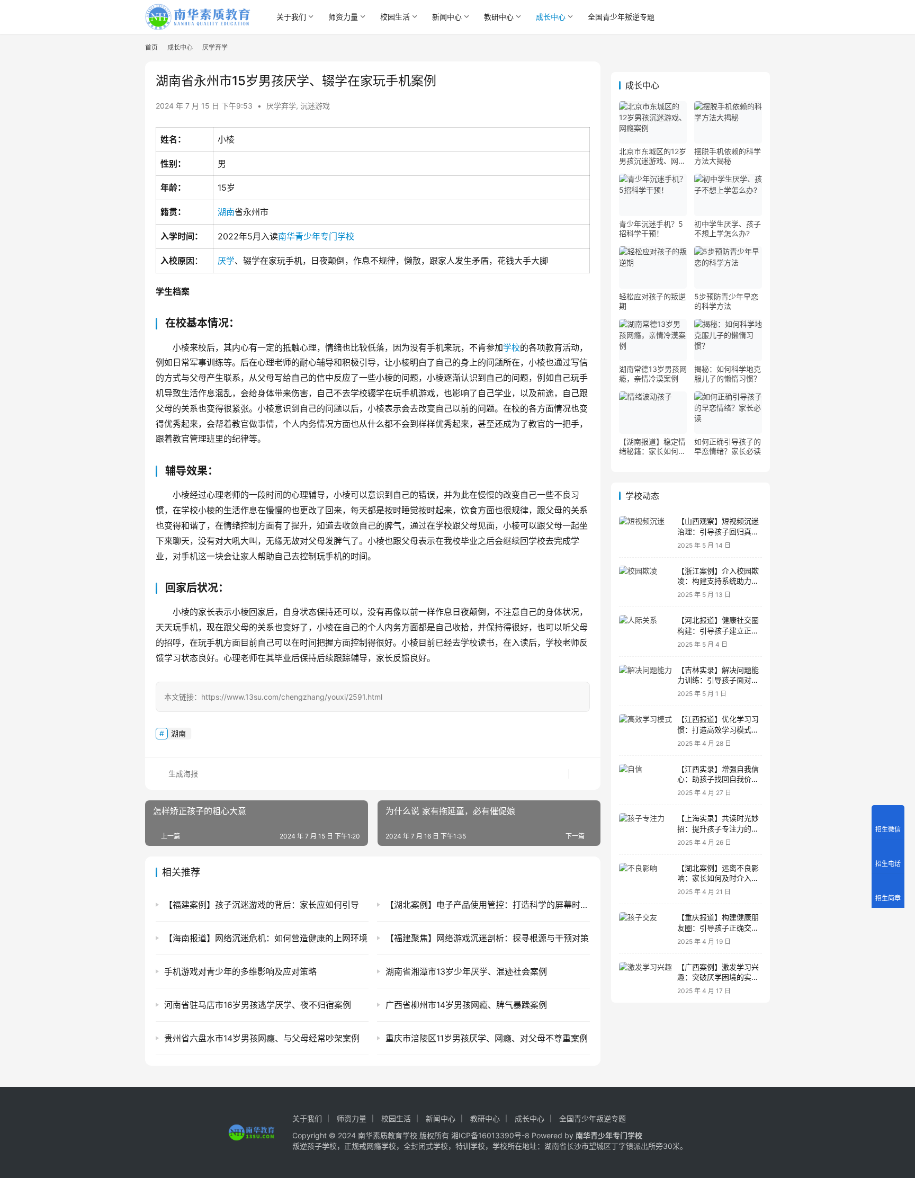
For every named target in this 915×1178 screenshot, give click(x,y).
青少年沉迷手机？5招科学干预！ (651, 228)
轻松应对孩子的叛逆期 (652, 301)
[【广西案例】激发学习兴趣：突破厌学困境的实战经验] (645, 978)
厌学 (226, 260)
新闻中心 (447, 16)
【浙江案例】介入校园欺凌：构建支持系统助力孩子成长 (718, 581)
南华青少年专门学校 (316, 236)
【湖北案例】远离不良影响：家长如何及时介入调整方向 (718, 878)
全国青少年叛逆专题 (621, 16)
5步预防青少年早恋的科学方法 (726, 301)
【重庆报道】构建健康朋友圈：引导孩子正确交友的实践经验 (718, 927)
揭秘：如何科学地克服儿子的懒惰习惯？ (727, 373)
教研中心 (499, 16)
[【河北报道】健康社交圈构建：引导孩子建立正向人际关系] (645, 631)
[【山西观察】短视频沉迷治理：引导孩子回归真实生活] (645, 532)
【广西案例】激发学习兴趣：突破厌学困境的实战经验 (718, 977)
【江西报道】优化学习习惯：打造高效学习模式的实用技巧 (718, 729)
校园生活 (395, 16)
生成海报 (182, 773)
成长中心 (551, 16)
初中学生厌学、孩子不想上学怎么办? (727, 228)
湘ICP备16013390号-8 (490, 1135)
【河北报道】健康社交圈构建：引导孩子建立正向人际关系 (718, 630)
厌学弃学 (281, 105)
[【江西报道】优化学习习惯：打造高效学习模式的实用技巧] (645, 730)
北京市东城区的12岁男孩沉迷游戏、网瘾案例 (652, 156)
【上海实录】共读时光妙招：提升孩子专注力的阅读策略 (718, 828)
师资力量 (343, 16)
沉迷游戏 (315, 105)
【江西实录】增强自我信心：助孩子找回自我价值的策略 (718, 779)
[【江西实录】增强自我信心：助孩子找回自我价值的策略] (645, 780)
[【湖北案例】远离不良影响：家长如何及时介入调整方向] (645, 879)
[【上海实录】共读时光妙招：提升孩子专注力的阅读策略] (645, 829)
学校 (511, 347)
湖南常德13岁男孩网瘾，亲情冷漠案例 (653, 373)
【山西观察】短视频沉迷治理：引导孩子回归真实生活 (718, 531)
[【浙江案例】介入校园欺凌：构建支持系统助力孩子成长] (645, 582)
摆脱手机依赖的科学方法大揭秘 (727, 156)
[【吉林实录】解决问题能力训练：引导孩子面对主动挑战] (645, 681)
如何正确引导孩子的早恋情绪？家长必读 (727, 446)
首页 (151, 47)
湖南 (226, 212)
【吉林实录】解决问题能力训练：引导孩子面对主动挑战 (718, 680)
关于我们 (291, 16)
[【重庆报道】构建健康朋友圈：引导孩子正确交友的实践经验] (645, 928)
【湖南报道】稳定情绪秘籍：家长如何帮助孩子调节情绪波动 (652, 446)
